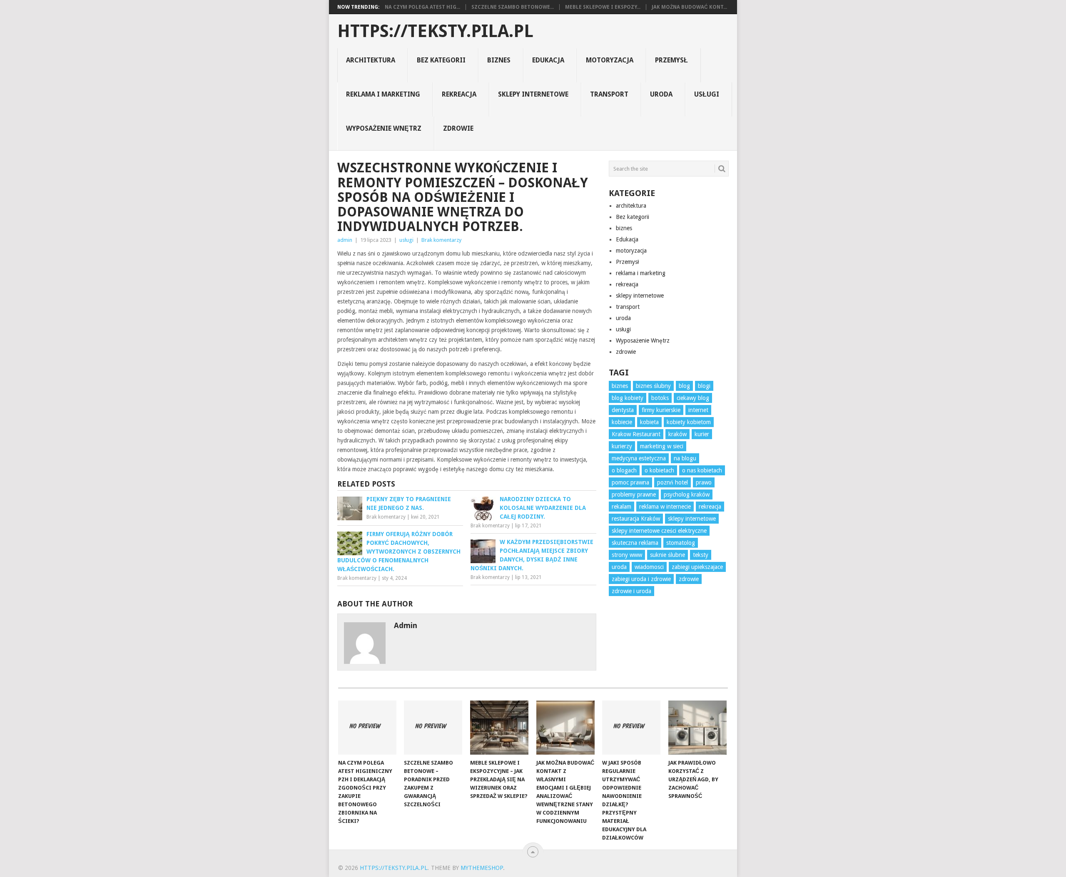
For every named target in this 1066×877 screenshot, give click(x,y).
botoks (660, 398)
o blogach (624, 470)
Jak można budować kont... (689, 7)
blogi (704, 386)
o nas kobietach (702, 470)
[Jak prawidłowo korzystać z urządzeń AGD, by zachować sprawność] (697, 728)
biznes (499, 60)
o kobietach (659, 470)
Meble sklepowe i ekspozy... (602, 7)
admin (344, 240)
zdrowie (458, 128)
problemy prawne (634, 494)
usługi (706, 94)
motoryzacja (609, 60)
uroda (661, 94)
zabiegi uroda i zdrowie (641, 579)
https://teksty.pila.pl (435, 31)
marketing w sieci (661, 446)
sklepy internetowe (533, 94)
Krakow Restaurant (636, 434)
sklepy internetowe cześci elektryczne (659, 530)
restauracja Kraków (636, 518)
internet (698, 410)
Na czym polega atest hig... (422, 7)
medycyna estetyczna (639, 458)
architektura (370, 60)
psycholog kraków (687, 494)
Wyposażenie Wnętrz (383, 128)
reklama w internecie (665, 506)
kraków (677, 434)
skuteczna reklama (635, 542)
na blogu (685, 458)
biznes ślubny (653, 386)
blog (684, 386)
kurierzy (622, 446)
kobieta (649, 422)
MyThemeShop (482, 868)
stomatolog (680, 542)
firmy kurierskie (661, 410)
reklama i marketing (383, 94)
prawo (704, 482)
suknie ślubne (667, 555)
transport (609, 94)
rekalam (621, 506)
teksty (700, 555)
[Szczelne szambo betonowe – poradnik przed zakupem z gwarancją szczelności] (433, 728)
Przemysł (671, 60)
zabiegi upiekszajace (697, 567)
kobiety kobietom (689, 422)
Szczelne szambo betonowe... (512, 7)
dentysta (623, 410)
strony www (627, 555)
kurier (702, 434)
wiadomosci (649, 567)
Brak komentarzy (441, 240)
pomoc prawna (630, 482)
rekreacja (459, 94)
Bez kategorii (441, 60)
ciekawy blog (693, 398)
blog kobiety (627, 398)
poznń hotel (672, 482)
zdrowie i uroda (631, 591)
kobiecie (622, 422)
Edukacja (548, 60)
